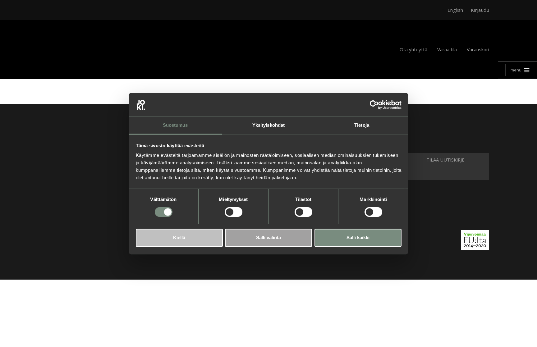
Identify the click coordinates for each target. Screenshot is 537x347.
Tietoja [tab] (361, 125)
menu (516, 70)
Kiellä (179, 237)
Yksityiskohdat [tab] (268, 125)
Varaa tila (447, 49)
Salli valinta (268, 237)
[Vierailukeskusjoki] (63, 170)
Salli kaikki (358, 237)
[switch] (233, 212)
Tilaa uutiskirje (445, 160)
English (455, 10)
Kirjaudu (480, 10)
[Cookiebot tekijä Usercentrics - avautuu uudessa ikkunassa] (374, 104)
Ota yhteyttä (413, 49)
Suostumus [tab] (175, 125)
